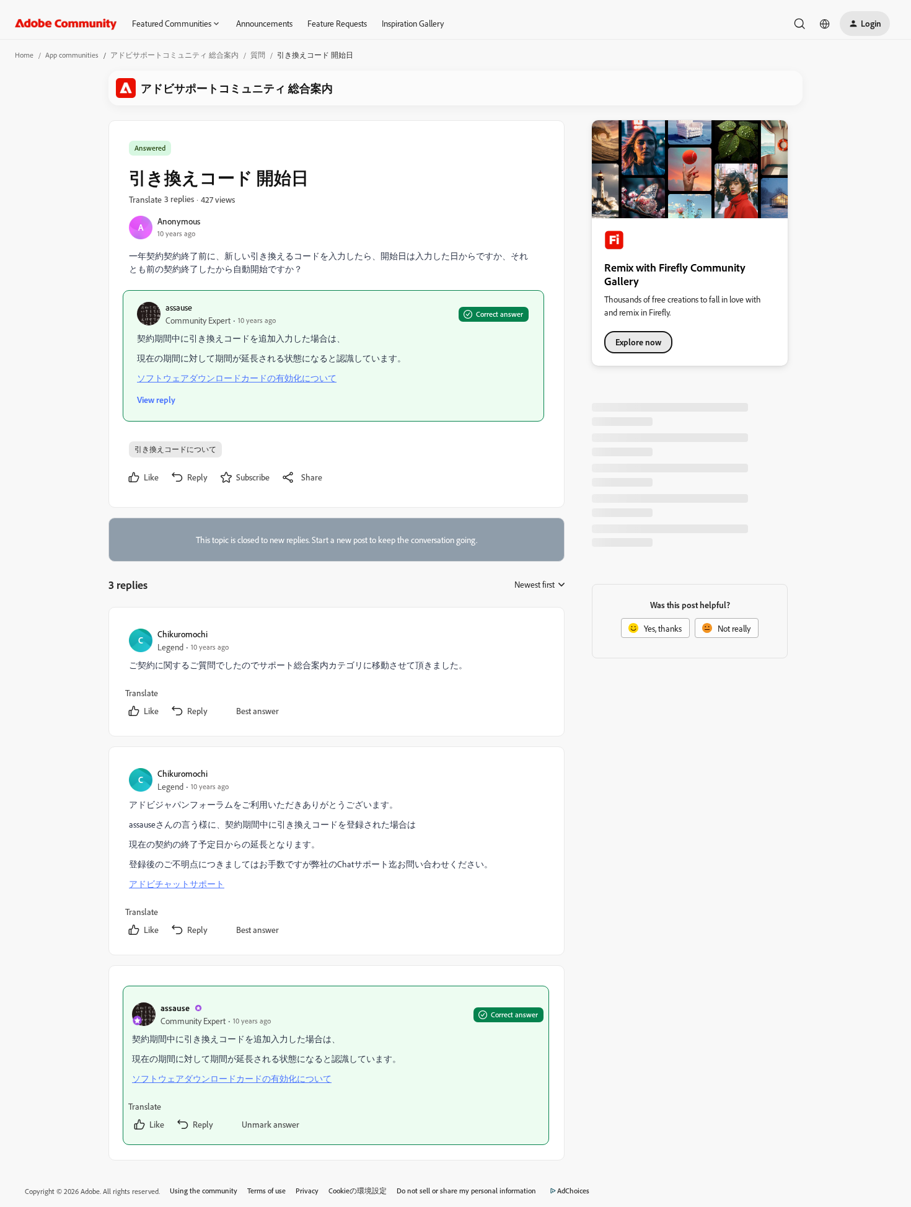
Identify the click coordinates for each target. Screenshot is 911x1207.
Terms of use (266, 1190)
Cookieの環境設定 (357, 1190)
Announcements (264, 23)
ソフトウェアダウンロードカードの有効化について (237, 378)
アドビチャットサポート (176, 883)
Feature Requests (337, 23)
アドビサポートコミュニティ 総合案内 (174, 55)
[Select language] (825, 23)
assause (178, 307)
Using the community (203, 1190)
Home (24, 55)
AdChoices (573, 1190)
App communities (72, 55)
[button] (865, 23)
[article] (336, 674)
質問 (257, 55)
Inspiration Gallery (413, 23)
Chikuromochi (182, 634)
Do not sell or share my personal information (466, 1190)
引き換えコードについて (175, 449)
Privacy (307, 1190)
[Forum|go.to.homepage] (66, 23)
